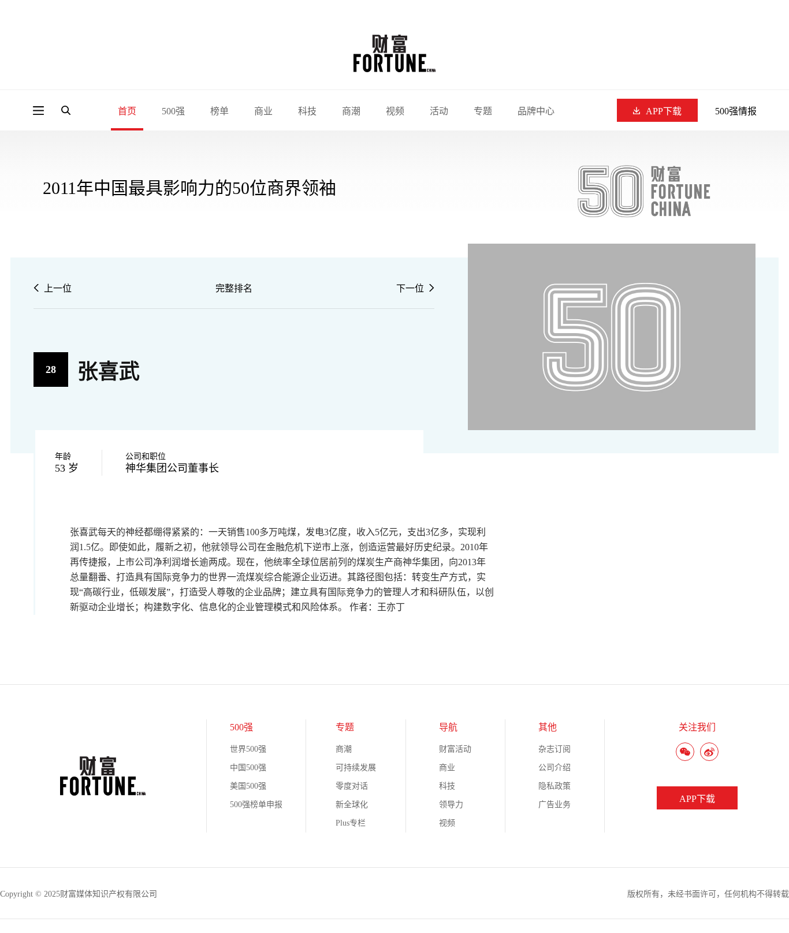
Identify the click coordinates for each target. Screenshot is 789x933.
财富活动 (455, 749)
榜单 (219, 111)
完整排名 (233, 288)
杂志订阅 (554, 749)
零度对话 (352, 786)
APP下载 (664, 111)
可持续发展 (356, 767)
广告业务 (554, 804)
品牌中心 (536, 111)
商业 (263, 111)
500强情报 (736, 111)
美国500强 (248, 786)
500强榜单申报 (256, 804)
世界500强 (248, 749)
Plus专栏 (351, 823)
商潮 (351, 111)
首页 (127, 111)
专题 (483, 111)
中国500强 (248, 767)
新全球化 (352, 804)
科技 (307, 111)
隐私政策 (554, 786)
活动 (439, 111)
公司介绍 (554, 767)
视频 (395, 111)
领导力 (451, 804)
